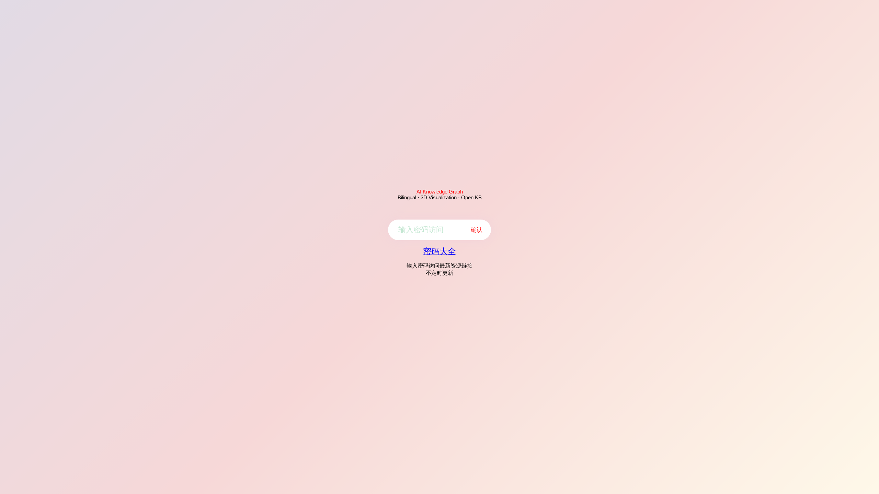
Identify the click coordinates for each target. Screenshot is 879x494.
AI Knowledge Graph (439, 192)
